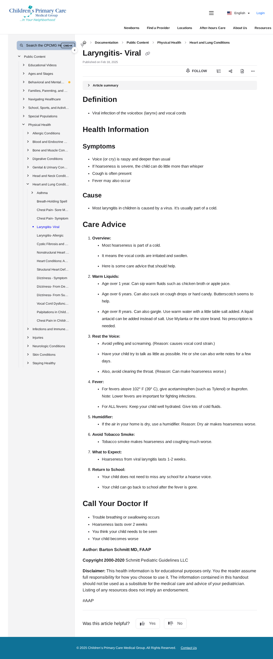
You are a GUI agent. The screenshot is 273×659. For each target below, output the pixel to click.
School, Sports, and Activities (48, 107)
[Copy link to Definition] (125, 100)
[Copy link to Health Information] (157, 130)
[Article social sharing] (230, 71)
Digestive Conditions (48, 158)
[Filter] (82, 45)
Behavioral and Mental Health (46, 82)
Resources (263, 28)
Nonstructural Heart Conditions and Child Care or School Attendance (53, 252)
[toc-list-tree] (219, 71)
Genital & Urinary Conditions (51, 167)
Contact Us (189, 648)
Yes (152, 623)
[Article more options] (252, 71)
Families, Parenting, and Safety (48, 90)
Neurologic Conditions (49, 346)
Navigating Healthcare (44, 99)
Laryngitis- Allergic (50, 235)
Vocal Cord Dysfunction (53, 303)
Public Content (34, 56)
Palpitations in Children (53, 312)
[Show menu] (211, 13)
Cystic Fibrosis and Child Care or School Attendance (53, 244)
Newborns (131, 28)
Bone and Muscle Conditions (51, 150)
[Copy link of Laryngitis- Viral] (147, 53)
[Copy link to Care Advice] (134, 225)
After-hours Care (213, 28)
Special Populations (42, 116)
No (179, 623)
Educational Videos (42, 65)
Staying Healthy (44, 363)
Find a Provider (158, 28)
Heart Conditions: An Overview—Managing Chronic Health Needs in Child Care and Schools (53, 261)
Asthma (42, 192)
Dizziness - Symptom (52, 278)
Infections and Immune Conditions (51, 329)
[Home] (38, 13)
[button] (46, 45)
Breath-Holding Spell (52, 201)
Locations (184, 28)
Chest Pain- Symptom (52, 218)
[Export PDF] (242, 71)
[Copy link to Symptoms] (123, 147)
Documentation (106, 42)
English (239, 13)
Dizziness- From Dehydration (53, 286)
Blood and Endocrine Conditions (51, 141)
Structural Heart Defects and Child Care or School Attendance (53, 269)
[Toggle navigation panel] (74, 50)
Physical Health (39, 124)
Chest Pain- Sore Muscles (53, 210)
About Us (240, 28)
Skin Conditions (44, 354)
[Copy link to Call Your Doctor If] (156, 504)
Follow (199, 71)
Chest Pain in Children (53, 320)
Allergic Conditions (46, 133)
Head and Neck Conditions (51, 175)
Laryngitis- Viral (48, 227)
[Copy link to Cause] (110, 196)
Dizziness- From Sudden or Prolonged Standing (53, 295)
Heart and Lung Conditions (51, 184)
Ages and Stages (40, 73)
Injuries (38, 337)
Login (260, 13)
